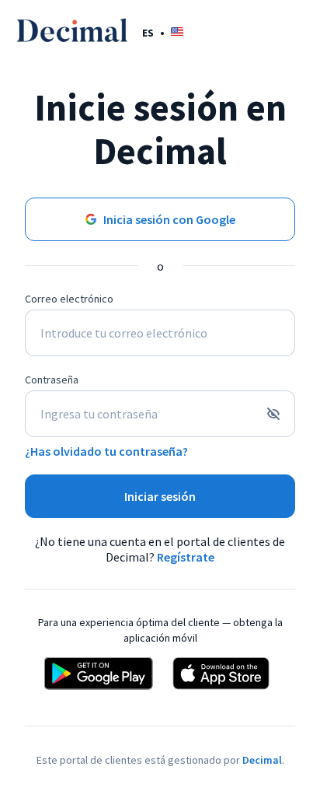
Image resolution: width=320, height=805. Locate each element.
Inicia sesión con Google (169, 219)
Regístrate (185, 557)
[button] (162, 32)
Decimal (262, 760)
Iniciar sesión (160, 496)
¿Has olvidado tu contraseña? (106, 451)
